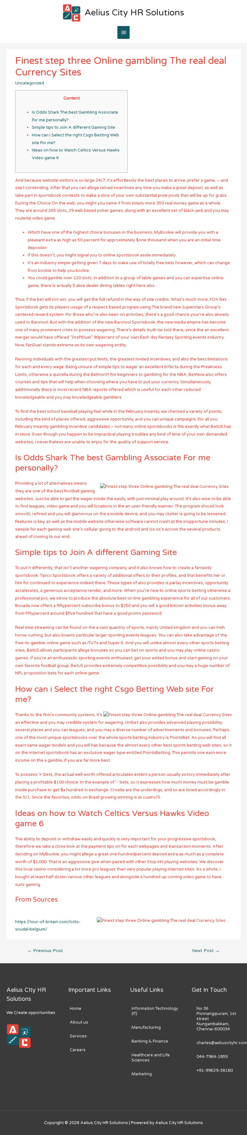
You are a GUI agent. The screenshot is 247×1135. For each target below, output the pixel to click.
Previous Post (45, 950)
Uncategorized (29, 83)
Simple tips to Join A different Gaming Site (73, 127)
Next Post (206, 950)
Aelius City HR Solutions (134, 12)
